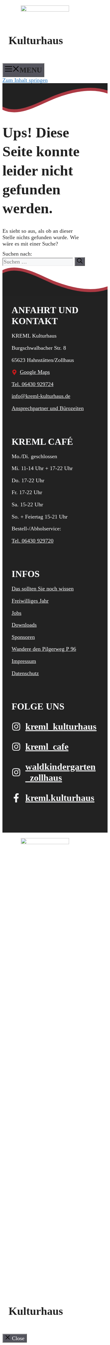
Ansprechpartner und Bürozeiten (48, 408)
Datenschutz (25, 673)
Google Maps (35, 372)
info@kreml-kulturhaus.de (41, 396)
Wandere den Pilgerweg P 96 (44, 649)
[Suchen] (80, 261)
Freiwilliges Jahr (30, 601)
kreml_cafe (46, 747)
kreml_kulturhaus (61, 726)
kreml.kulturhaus (59, 798)
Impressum (24, 661)
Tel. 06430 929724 (32, 384)
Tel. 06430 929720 (32, 541)
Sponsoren (23, 637)
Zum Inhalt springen (25, 80)
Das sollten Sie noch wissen (43, 589)
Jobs (16, 613)
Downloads (24, 625)
